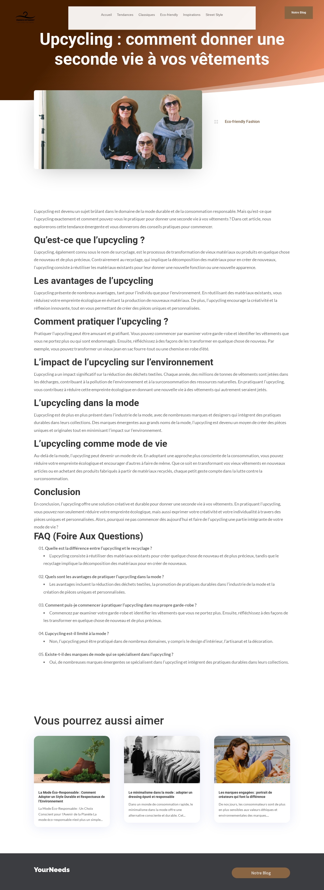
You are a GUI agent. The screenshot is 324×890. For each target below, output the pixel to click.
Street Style (214, 15)
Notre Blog (299, 12)
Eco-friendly (169, 15)
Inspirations (191, 15)
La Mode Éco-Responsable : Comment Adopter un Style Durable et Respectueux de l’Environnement (71, 797)
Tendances (125, 15)
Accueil (106, 15)
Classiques (147, 15)
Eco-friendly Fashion (242, 121)
